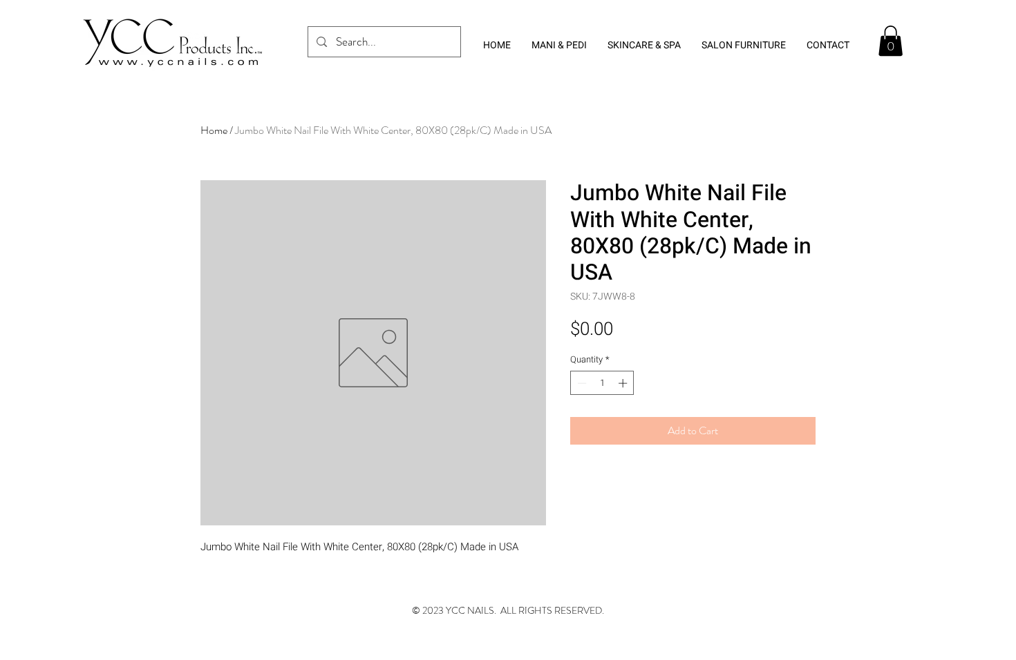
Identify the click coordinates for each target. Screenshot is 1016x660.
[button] (890, 41)
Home (213, 130)
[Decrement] (580, 383)
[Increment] (624, 383)
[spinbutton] (602, 383)
